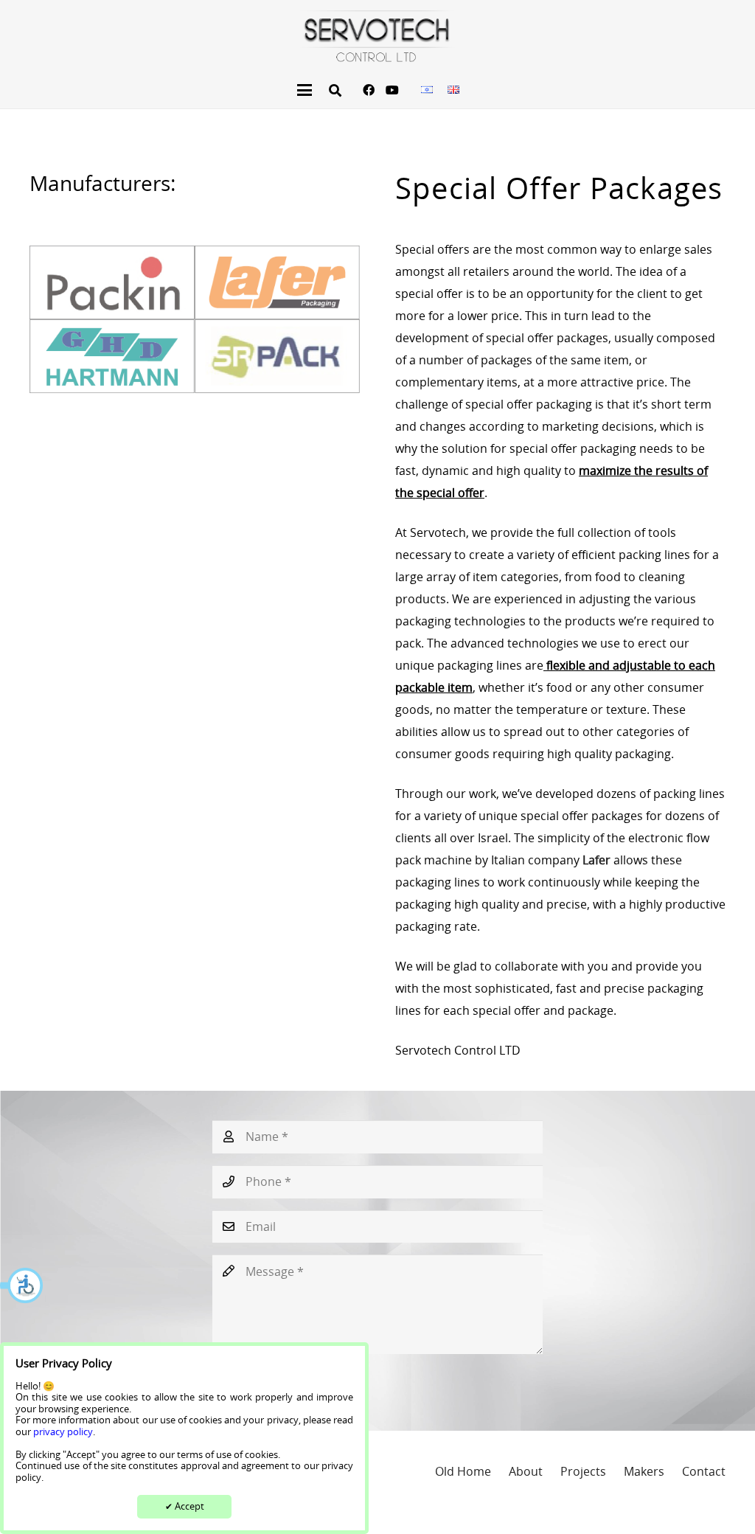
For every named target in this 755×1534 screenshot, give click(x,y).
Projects (583, 1471)
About (526, 1471)
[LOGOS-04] (112, 356)
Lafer (597, 860)
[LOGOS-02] (112, 282)
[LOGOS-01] (277, 282)
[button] (22, 1285)
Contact (704, 1471)
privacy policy (63, 1431)
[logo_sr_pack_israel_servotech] (277, 356)
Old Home (463, 1471)
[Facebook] (368, 90)
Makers (644, 1471)
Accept (184, 1506)
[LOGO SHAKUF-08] (377, 36)
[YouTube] (392, 90)
